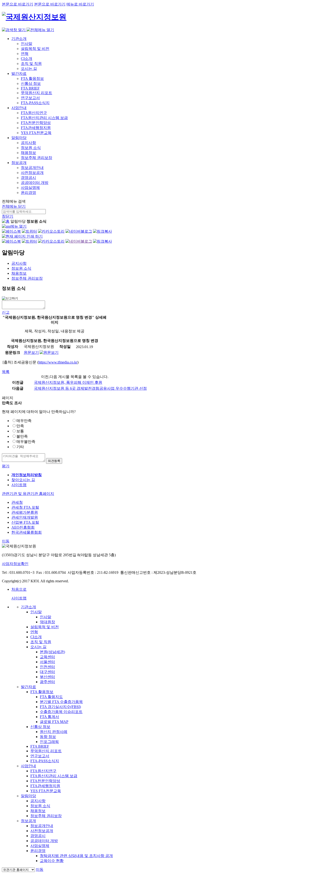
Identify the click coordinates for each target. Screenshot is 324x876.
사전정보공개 (32, 173)
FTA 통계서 (49, 717)
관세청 (17, 502)
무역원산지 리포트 (36, 93)
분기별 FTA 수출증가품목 (61, 702)
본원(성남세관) (52, 652)
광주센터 (47, 682)
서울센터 (47, 662)
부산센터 (47, 677)
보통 (20, 431)
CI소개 (26, 59)
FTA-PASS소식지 (35, 103)
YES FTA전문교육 (36, 133)
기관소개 (19, 39)
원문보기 (31, 352)
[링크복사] (102, 231)
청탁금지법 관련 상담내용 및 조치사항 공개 (76, 856)
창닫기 (7, 216)
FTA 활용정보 (32, 79)
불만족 (22, 436)
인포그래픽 (49, 742)
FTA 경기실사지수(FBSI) (60, 707)
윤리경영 (28, 193)
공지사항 (28, 143)
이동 (5, 541)
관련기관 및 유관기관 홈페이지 (28, 494)
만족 (20, 426)
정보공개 (19, 163)
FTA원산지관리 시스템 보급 (44, 118)
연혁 (24, 54)
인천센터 (47, 667)
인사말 (26, 44)
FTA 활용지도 (51, 697)
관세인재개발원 (24, 517)
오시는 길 (29, 69)
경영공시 (28, 178)
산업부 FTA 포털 (25, 522)
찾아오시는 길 (23, 480)
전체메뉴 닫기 (14, 206)
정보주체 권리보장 (36, 158)
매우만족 (24, 421)
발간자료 (19, 74)
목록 (5, 372)
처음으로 (19, 589)
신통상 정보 (31, 83)
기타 (20, 447)
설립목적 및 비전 (35, 49)
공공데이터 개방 (34, 183)
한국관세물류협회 (26, 532)
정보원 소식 (31, 148)
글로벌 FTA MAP (54, 722)
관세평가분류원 (24, 512)
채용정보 (28, 153)
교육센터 (47, 657)
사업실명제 (30, 188)
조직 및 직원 (31, 64)
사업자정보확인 (15, 564)
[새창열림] (11, 231)
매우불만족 (25, 442)
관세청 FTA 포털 (25, 507)
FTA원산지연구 (34, 113)
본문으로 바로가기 (17, 4)
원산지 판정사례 (53, 732)
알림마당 (19, 138)
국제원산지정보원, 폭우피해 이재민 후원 (68, 382)
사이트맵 (19, 485)
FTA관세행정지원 (36, 128)
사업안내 (19, 108)
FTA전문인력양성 (36, 123)
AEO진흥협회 (23, 527)
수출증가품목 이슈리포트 (61, 712)
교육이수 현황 (52, 861)
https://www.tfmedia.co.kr (57, 362)
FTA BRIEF (30, 88)
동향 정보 (48, 737)
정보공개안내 (32, 168)
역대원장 (47, 622)
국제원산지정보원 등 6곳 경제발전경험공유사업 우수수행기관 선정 (90, 388)
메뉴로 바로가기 (80, 4)
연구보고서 (30, 98)
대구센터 (47, 672)
